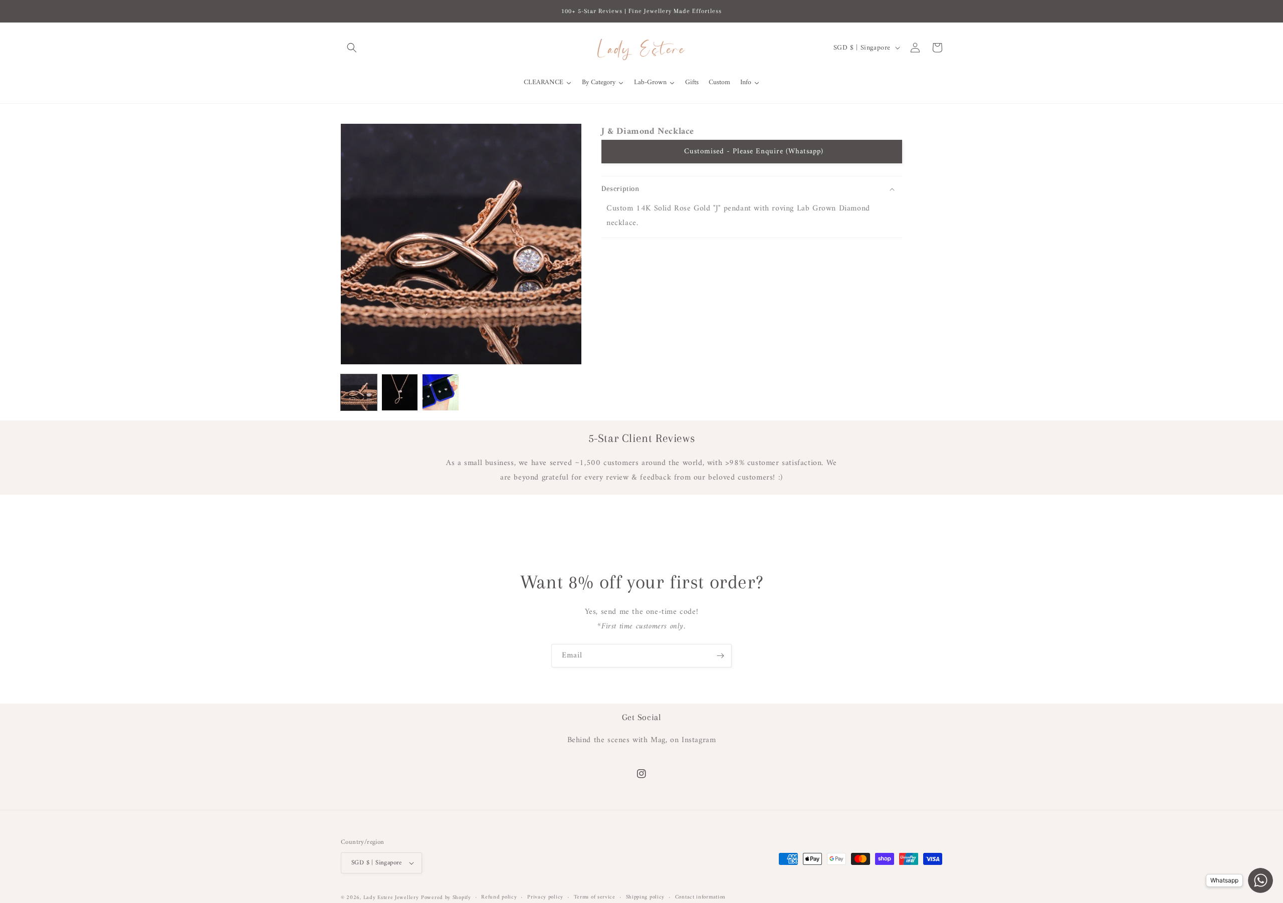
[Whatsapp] (1260, 880)
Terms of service (594, 897)
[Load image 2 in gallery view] (400, 392)
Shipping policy (645, 897)
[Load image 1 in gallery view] (359, 392)
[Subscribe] (720, 655)
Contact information (700, 897)
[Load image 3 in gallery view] (440, 392)
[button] (352, 48)
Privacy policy (545, 897)
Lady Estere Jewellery (391, 897)
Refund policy (499, 897)
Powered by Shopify (446, 897)
